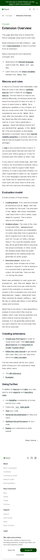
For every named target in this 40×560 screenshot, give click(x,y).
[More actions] (37, 9)
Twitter (5, 500)
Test (7, 411)
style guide (22, 407)
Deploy (8, 428)
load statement (13, 46)
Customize (20, 555)
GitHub (5, 497)
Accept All (28, 550)
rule (5, 148)
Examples (10, 377)
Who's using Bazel (10, 468)
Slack (5, 522)
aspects (16, 392)
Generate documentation (16, 415)
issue (11, 4)
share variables (28, 72)
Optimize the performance (17, 421)
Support (6, 514)
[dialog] (20, 546)
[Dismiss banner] (37, 3)
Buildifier (13, 400)
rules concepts (20, 357)
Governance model (10, 475)
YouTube (6, 504)
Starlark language (25, 62)
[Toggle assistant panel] (34, 9)
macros (16, 389)
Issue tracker (7, 518)
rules (26, 389)
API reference (15, 373)
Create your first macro (15, 339)
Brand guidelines (9, 483)
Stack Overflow (8, 525)
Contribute (7, 472)
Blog (5, 493)
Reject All (11, 550)
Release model (8, 479)
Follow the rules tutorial (15, 351)
